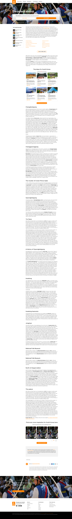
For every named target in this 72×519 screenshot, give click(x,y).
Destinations (29, 1)
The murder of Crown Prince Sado (31, 43)
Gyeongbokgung (28, 44)
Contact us (28, 505)
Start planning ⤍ (18, 491)
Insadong (27, 47)
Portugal (39, 504)
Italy (38, 503)
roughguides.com (14, 22)
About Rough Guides (30, 503)
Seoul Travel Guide (42, 51)
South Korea (22, 22)
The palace (44, 47)
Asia (19, 22)
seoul (26, 22)
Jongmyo (43, 42)
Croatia (39, 505)
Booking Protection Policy (52, 505)
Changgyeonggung (29, 42)
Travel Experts (35, 1)
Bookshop (40, 1)
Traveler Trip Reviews (52, 504)
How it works (19, 1)
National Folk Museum (46, 43)
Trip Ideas (24, 1)
